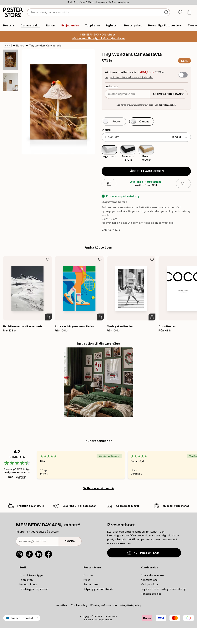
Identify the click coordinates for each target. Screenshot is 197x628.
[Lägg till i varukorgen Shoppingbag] (48, 317)
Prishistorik (111, 86)
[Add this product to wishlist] (183, 183)
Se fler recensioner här (98, 488)
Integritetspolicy (130, 605)
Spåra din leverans (152, 575)
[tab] (180, 12)
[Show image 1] (10, 60)
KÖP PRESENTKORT (147, 552)
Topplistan (26, 580)
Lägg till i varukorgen (146, 171)
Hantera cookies (151, 593)
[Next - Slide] (194, 153)
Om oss (88, 575)
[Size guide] (109, 183)
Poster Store (107, 616)
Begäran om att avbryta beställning (163, 589)
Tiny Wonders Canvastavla (45, 45)
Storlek (106, 130)
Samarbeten (91, 584)
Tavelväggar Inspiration (33, 589)
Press (86, 580)
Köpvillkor (62, 605)
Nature (20, 45)
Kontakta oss (149, 580)
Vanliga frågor (149, 584)
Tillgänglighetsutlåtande (98, 589)
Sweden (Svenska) (22, 618)
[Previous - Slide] (98, 153)
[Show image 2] (10, 82)
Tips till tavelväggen (31, 575)
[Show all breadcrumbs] (7, 45)
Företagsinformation (103, 605)
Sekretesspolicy (167, 105)
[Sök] (166, 12)
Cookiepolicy (79, 605)
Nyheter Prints (28, 584)
